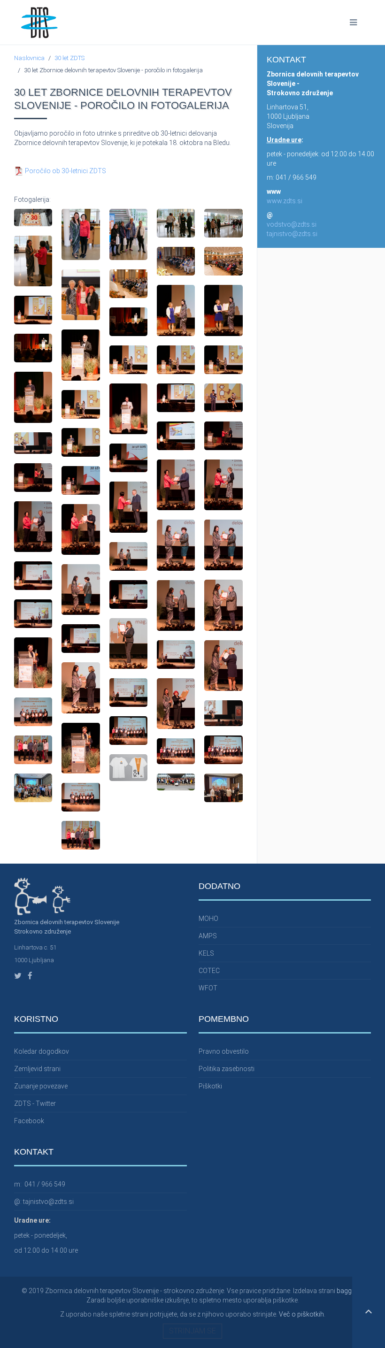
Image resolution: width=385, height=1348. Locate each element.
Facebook (29, 1121)
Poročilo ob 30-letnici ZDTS (64, 171)
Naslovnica (29, 57)
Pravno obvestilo (224, 1051)
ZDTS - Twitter (35, 1103)
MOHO (208, 918)
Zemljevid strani (37, 1068)
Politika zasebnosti (226, 1068)
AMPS (208, 936)
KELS (206, 953)
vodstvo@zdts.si (291, 224)
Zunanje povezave (41, 1086)
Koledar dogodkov (41, 1051)
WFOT (208, 988)
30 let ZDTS (69, 57)
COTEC (209, 970)
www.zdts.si (284, 201)
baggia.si (350, 1290)
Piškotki (210, 1086)
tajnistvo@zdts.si (292, 233)
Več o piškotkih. (302, 1314)
